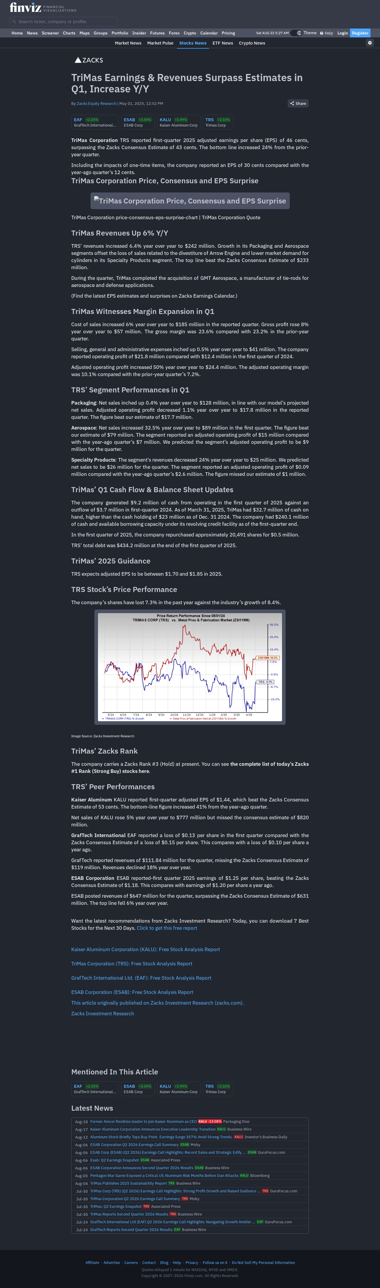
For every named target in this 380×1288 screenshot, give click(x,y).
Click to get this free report (167, 928)
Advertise (112, 1262)
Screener (50, 33)
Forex (174, 33)
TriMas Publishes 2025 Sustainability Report (128, 1183)
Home (17, 33)
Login (343, 33)
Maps (85, 33)
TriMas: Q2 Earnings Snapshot (116, 1206)
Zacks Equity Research (96, 103)
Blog (164, 1262)
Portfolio (120, 33)
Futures (157, 33)
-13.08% (210, 1121)
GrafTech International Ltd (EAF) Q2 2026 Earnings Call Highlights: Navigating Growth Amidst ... (172, 1221)
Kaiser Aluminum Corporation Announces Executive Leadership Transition (153, 1129)
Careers (131, 1262)
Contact (149, 1262)
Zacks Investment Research (102, 1013)
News (32, 33)
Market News (128, 43)
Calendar (209, 33)
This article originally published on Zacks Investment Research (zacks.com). (157, 1003)
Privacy (192, 1262)
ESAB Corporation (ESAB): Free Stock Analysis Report (132, 992)
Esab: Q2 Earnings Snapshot (114, 1160)
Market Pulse (160, 43)
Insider (139, 33)
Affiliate (92, 1262)
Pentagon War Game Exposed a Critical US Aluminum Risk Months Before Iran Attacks (164, 1175)
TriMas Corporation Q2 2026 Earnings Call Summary (135, 1198)
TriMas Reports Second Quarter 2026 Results (129, 1214)
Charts (69, 33)
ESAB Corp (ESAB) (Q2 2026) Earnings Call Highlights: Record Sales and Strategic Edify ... (168, 1152)
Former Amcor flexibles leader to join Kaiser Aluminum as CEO (143, 1121)
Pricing (228, 33)
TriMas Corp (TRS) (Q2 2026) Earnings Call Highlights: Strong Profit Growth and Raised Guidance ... (175, 1190)
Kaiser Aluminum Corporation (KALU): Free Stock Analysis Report (145, 949)
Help (328, 33)
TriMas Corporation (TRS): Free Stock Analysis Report (131, 963)
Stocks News (193, 43)
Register (360, 33)
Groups (100, 33)
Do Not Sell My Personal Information (263, 1262)
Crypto (190, 33)
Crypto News (252, 43)
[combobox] (64, 21)
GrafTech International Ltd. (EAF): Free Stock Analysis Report (141, 978)
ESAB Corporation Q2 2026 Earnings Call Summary (134, 1144)
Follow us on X (215, 1262)
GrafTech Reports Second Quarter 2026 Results (131, 1229)
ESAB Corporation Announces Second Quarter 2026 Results (141, 1167)
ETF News (223, 43)
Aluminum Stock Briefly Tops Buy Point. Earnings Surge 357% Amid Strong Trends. (161, 1136)
